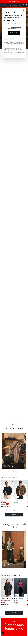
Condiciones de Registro (11, 28)
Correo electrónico (9, 20)
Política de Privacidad (16, 27)
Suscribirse (14, 32)
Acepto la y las (14, 27)
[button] (3, 633)
